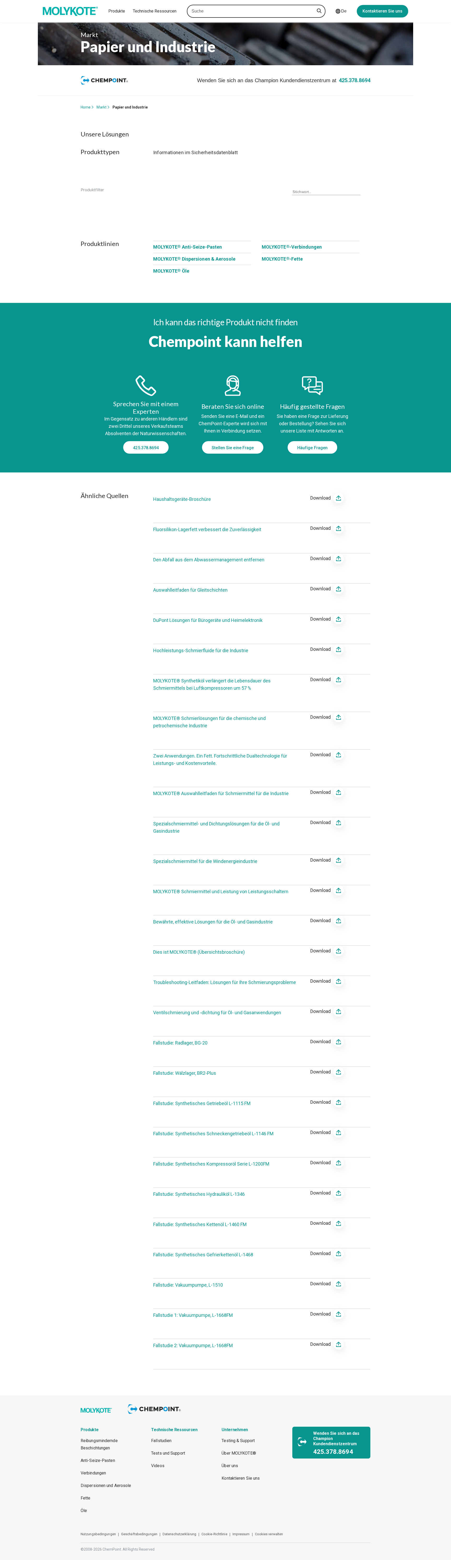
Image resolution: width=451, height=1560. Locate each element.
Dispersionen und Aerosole (106, 1485)
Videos (157, 1465)
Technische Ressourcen (154, 11)
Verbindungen (93, 1473)
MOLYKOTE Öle (171, 271)
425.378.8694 (354, 80)
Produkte (116, 11)
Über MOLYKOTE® (239, 1453)
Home (86, 107)
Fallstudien (161, 1440)
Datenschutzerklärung (179, 1534)
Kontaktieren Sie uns (382, 11)
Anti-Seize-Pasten (98, 1460)
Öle (84, 1510)
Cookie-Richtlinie (214, 1534)
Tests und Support (168, 1453)
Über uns (230, 1465)
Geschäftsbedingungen (139, 1534)
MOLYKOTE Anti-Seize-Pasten (187, 247)
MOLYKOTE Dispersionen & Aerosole (194, 259)
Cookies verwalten (269, 1534)
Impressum (241, 1534)
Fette (86, 1498)
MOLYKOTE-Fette (282, 259)
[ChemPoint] (155, 1414)
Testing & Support (238, 1440)
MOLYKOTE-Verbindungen (292, 247)
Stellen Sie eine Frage (233, 447)
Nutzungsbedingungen (98, 1534)
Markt (101, 107)
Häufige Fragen (312, 447)
